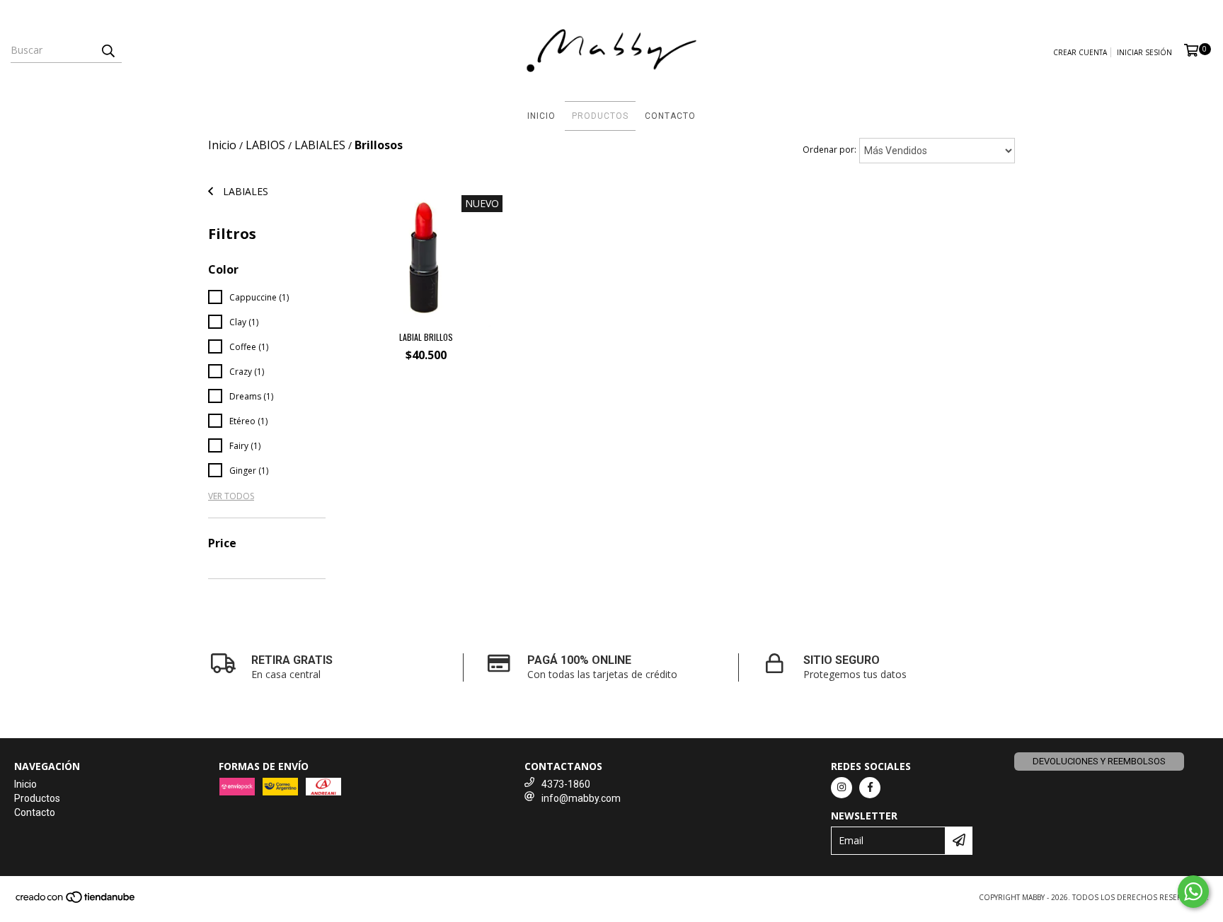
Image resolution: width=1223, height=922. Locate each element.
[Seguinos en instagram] (841, 787)
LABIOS (265, 145)
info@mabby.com (581, 798)
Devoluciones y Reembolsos (1099, 761)
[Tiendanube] (76, 901)
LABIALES (319, 145)
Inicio (541, 116)
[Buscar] (107, 50)
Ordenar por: (829, 150)
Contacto (670, 116)
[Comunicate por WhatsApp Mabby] (1193, 891)
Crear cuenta (1080, 52)
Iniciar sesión (1144, 52)
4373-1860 (565, 784)
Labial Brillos (426, 337)
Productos (600, 116)
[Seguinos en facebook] (869, 787)
